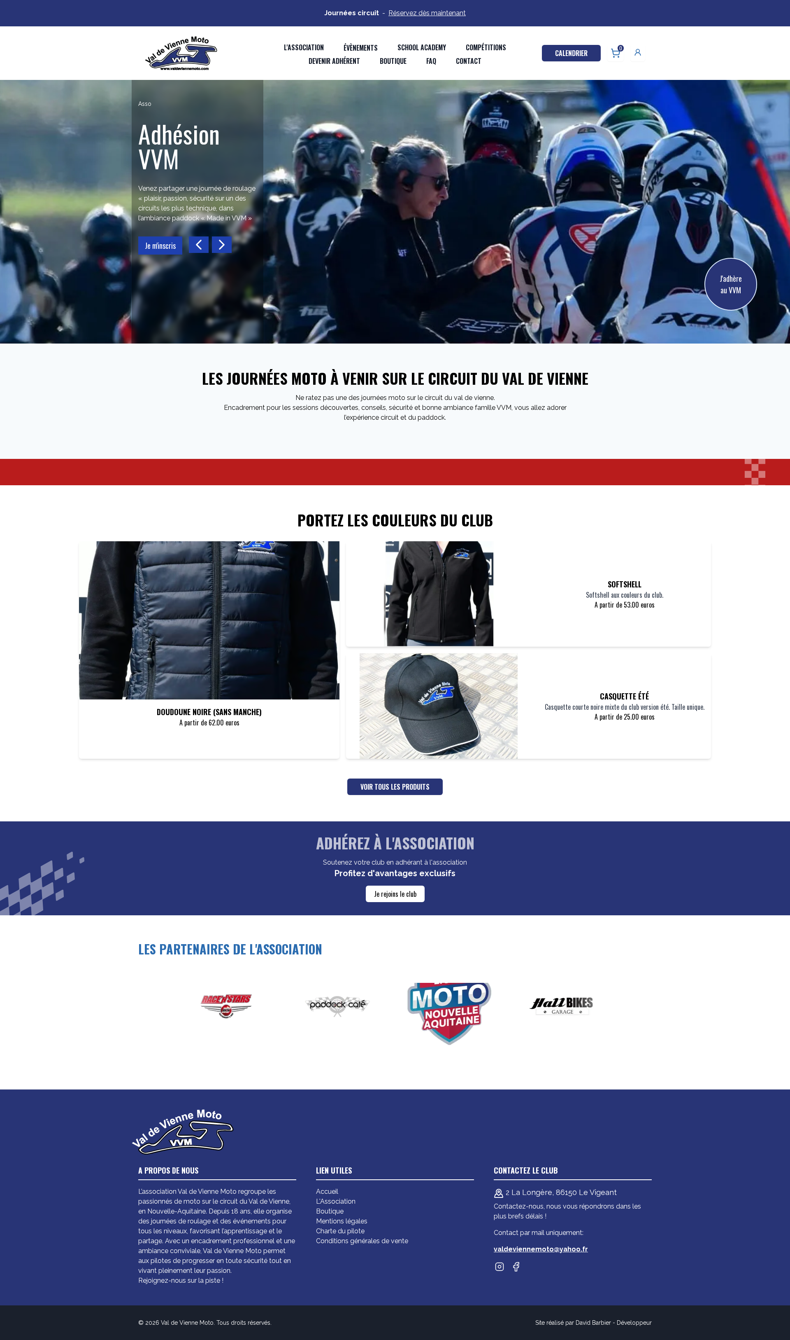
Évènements (361, 48)
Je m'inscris (160, 245)
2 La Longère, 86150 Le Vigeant (560, 1192)
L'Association (336, 1201)
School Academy (421, 47)
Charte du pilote (340, 1231)
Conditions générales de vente (362, 1241)
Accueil (327, 1191)
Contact (468, 61)
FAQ (431, 61)
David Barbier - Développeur (614, 1322)
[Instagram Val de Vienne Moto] (499, 1266)
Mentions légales (341, 1221)
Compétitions (486, 47)
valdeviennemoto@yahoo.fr (541, 1249)
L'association (304, 47)
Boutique (393, 61)
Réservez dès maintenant (427, 13)
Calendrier (571, 53)
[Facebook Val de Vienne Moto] (516, 1266)
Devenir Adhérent (334, 61)
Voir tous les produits (395, 787)
